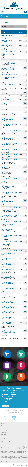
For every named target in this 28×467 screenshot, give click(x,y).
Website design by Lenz (22, 465)
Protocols (3, 436)
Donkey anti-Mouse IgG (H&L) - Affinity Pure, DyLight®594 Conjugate (9, 276)
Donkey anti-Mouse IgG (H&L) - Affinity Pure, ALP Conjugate (8, 302)
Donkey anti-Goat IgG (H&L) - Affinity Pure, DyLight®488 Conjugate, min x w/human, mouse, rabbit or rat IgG (9, 186)
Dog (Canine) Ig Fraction (6, 92)
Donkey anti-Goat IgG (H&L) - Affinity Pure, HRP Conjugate (9, 166)
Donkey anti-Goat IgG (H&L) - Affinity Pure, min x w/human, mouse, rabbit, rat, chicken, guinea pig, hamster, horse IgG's (9, 252)
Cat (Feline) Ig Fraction (6, 80)
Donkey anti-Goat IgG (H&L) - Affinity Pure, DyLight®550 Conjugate (9, 118)
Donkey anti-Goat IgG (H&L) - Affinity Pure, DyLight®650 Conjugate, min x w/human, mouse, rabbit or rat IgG (9, 209)
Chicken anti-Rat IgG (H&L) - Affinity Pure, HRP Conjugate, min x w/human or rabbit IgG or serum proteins (9, 76)
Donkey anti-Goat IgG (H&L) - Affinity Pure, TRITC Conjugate (9, 171)
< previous (11, 343)
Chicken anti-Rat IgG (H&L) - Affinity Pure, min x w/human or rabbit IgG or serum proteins (9, 47)
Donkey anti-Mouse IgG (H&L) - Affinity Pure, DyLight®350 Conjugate (9, 264)
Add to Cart (5, 405)
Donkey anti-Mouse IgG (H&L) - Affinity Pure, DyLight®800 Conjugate (9, 295)
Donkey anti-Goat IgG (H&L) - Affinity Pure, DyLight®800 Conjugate (9, 144)
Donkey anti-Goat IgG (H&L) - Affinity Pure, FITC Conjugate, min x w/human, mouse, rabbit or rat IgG (9, 229)
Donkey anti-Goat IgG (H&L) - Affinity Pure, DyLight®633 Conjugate (9, 131)
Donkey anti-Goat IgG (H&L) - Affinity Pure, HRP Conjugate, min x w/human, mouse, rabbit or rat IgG (9, 237)
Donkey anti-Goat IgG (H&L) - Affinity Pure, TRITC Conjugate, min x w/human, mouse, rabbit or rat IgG (9, 243)
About (2, 427)
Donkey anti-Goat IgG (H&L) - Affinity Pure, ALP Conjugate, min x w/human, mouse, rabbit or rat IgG (9, 216)
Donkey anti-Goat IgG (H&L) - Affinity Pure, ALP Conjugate (9, 150)
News (2, 425)
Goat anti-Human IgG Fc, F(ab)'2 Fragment (14, 391)
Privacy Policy (4, 430)
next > (16, 343)
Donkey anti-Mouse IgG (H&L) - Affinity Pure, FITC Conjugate (8, 312)
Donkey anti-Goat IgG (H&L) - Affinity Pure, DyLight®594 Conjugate (9, 125)
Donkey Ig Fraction (5, 99)
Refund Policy (4, 438)
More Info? (4, 401)
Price (20, 32)
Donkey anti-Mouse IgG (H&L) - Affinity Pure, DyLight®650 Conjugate (9, 289)
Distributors (4, 434)
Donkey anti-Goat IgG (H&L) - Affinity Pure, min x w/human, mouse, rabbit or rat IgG (9, 180)
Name (3, 32)
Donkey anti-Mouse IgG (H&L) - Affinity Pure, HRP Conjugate (8, 318)
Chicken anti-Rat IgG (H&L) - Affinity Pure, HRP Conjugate (9, 41)
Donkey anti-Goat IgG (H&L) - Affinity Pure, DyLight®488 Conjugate (9, 112)
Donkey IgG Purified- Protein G (7, 103)
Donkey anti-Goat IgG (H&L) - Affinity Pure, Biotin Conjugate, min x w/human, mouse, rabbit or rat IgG (9, 223)
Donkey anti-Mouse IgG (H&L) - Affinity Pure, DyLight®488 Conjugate (9, 270)
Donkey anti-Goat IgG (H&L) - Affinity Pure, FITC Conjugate (9, 160)
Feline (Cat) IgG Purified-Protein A (8, 84)
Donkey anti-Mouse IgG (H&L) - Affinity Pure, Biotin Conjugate (8, 307)
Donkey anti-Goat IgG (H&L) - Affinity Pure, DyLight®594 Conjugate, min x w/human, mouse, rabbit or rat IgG (9, 201)
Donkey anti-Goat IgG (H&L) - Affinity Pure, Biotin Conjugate (9, 155)
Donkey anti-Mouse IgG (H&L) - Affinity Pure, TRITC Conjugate (8, 323)
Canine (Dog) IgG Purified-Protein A (8, 95)
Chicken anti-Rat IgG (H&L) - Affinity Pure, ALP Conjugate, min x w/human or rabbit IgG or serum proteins (9, 62)
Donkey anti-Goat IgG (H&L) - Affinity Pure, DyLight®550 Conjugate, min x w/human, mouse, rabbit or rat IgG (9, 194)
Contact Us (3, 432)
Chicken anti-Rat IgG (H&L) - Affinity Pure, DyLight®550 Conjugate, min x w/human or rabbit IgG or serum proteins (9, 53)
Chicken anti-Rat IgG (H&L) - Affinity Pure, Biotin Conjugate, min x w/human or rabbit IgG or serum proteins (9, 68)
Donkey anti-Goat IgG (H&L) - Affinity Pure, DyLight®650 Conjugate (9, 137)
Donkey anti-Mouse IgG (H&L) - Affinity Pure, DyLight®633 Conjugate (9, 283)
